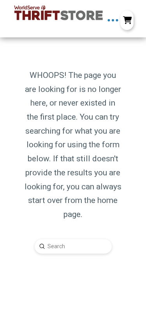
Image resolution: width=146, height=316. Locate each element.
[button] (113, 20)
